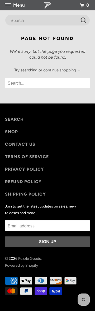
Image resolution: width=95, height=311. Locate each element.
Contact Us (20, 144)
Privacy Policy (24, 169)
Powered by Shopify (21, 265)
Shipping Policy (25, 194)
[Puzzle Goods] (47, 5)
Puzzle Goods (29, 258)
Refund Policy (23, 181)
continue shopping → (62, 70)
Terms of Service (27, 156)
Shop (11, 131)
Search (14, 119)
